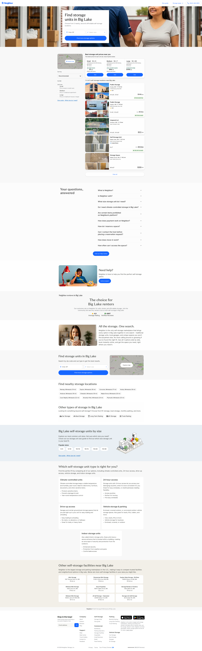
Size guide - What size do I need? (67, 100)
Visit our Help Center (101, 253)
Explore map (71, 61)
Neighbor (89, 609)
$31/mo (140, 147)
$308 (139, 167)
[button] (96, 32)
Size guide (165, 3)
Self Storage (97, 609)
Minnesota (106, 609)
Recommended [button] (64, 76)
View (95, 74)
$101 (139, 132)
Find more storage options (86, 38)
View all (115, 174)
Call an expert (105, 281)
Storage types (177, 3)
